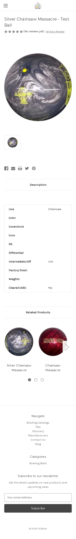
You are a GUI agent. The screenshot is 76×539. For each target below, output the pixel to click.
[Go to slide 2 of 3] (35, 379)
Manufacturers (38, 435)
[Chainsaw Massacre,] (53, 342)
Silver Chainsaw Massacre (19, 367)
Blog (38, 444)
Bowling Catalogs (38, 422)
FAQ (38, 427)
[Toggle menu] (5, 5)
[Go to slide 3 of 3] (42, 379)
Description (38, 185)
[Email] (13, 168)
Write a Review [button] (55, 31)
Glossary (38, 431)
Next (67, 347)
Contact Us (38, 439)
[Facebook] (6, 168)
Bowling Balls (38, 463)
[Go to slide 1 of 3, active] (29, 379)
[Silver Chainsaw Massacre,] (19, 342)
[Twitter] (27, 168)
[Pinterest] (34, 168)
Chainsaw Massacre (52, 367)
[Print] (20, 168)
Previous (5, 347)
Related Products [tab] (38, 312)
